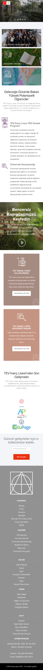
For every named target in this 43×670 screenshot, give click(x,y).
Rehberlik (22, 597)
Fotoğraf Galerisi (21, 607)
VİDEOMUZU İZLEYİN (21, 293)
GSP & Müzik (21, 565)
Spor (21, 571)
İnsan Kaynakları (21, 522)
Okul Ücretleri (21, 630)
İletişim (21, 621)
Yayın (21, 581)
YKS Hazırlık (21, 535)
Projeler (21, 578)
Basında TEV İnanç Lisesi (21, 519)
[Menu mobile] (39, 3)
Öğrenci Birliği (21, 604)
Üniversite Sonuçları (21, 551)
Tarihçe (21, 506)
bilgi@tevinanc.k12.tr (24, 657)
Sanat (21, 568)
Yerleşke (21, 515)
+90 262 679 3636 (25, 653)
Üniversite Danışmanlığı (21, 542)
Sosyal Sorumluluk (21, 584)
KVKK (21, 525)
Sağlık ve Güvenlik (21, 601)
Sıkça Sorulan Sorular (21, 634)
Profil (21, 509)
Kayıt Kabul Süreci (21, 624)
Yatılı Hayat (21, 594)
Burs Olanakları (21, 627)
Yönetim (21, 512)
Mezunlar (21, 548)
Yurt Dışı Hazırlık (21, 538)
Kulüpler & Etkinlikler (21, 574)
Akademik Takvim (21, 545)
